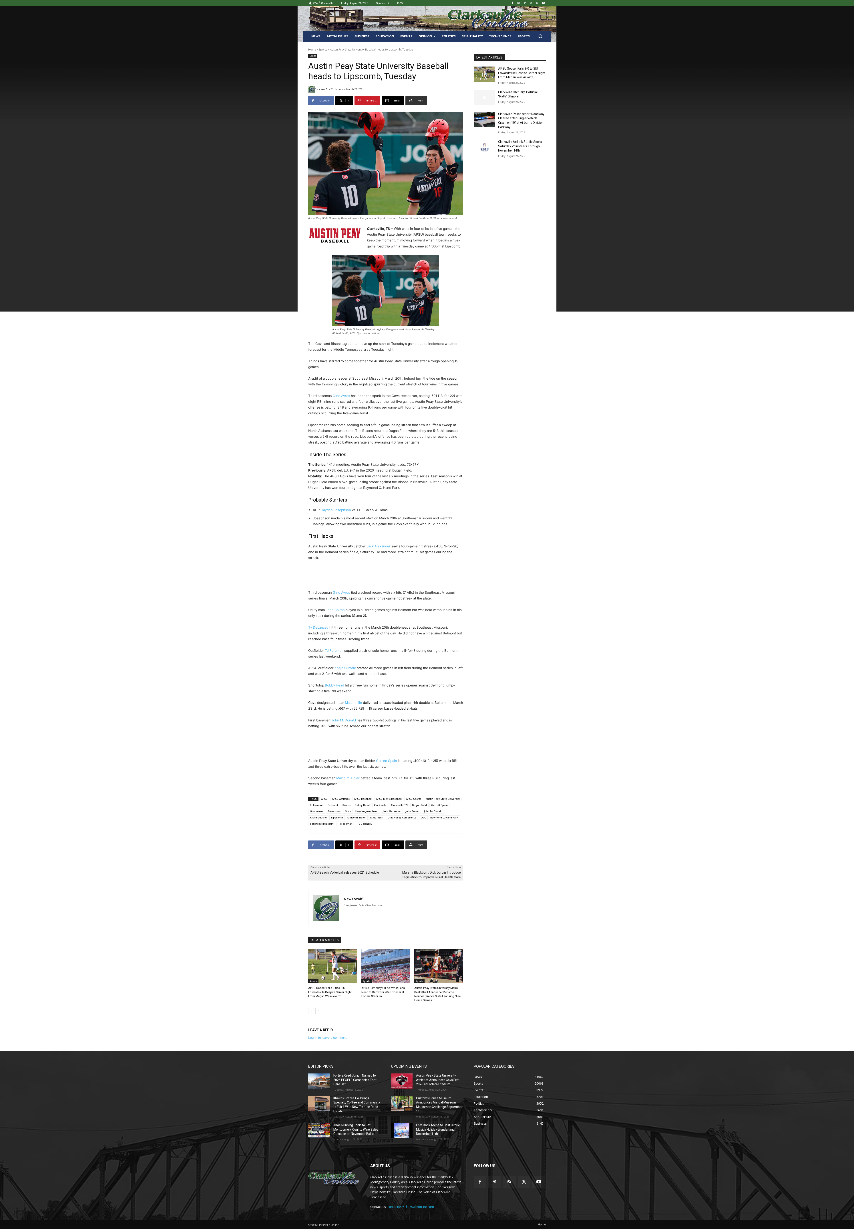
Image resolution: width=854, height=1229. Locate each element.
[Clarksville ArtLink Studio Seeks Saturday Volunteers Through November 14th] (484, 147)
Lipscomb (337, 817)
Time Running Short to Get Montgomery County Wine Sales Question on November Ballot (355, 1129)
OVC (423, 817)
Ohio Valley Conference (402, 817)
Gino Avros (341, 396)
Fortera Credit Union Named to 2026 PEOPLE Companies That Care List (355, 1080)
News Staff (325, 89)
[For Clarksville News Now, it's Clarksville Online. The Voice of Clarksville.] (334, 1178)
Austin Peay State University (443, 798)
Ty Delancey (364, 823)
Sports (323, 49)
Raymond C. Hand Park (444, 817)
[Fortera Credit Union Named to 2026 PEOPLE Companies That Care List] (319, 1081)
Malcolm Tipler (348, 778)
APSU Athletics (341, 798)
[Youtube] (543, 3)
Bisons (346, 805)
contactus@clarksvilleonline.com (410, 1207)
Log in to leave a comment (327, 1037)
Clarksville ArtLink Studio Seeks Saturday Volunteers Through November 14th (520, 146)
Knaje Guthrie (345, 668)
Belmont (333, 805)
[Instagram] (518, 3)
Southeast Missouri (322, 823)
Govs (348, 811)
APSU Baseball (363, 798)
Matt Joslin (353, 703)
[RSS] (531, 3)
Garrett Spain (386, 761)
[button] (540, 36)
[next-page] (318, 1011)
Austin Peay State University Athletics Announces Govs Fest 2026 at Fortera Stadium (437, 1080)
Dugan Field (419, 805)
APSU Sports (413, 798)
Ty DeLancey (318, 627)
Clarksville (380, 805)
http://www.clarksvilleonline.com (363, 905)
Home (312, 49)
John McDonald (343, 720)
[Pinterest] (524, 3)
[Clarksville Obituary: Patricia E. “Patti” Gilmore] (484, 97)
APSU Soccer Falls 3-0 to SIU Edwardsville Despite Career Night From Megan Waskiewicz (330, 992)
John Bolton (335, 610)
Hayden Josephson (336, 510)
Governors (334, 811)
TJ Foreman (334, 650)
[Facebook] (512, 3)
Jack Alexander (379, 546)
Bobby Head (334, 685)
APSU (324, 798)
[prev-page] (311, 1011)
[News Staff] (311, 89)
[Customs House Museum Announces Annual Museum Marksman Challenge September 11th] (402, 1103)
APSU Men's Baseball (389, 798)
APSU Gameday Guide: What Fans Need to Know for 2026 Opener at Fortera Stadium (383, 992)
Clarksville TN (399, 805)
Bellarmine (316, 805)
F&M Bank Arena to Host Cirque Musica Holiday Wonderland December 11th (438, 1129)
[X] (537, 3)
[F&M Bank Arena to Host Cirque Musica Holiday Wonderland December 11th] (402, 1130)
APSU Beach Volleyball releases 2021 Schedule (344, 873)
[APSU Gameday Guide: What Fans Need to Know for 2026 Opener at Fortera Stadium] (385, 966)
